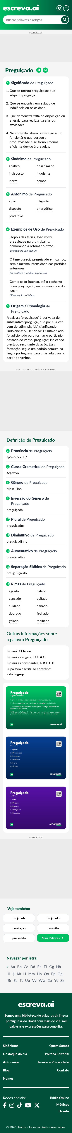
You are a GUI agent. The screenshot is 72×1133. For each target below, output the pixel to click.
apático (14, 166)
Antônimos (11, 1062)
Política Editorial (57, 1053)
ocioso (41, 181)
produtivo (16, 216)
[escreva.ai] (21, 7)
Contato (63, 1070)
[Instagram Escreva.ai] (11, 1105)
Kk (19, 973)
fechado (43, 613)
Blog (6, 1070)
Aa (13, 966)
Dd (32, 966)
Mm (31, 973)
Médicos (62, 1104)
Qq (60, 973)
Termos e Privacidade (53, 1062)
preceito (53, 928)
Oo (46, 973)
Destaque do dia (15, 1053)
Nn (39, 973)
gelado (13, 620)
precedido (19, 938)
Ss (15, 980)
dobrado (15, 613)
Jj (13, 973)
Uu (27, 980)
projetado (53, 918)
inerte (13, 181)
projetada (19, 918)
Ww (42, 980)
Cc (26, 966)
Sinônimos (10, 1045)
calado (41, 591)
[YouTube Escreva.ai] (28, 1105)
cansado (15, 598)
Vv (34, 980)
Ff (45, 966)
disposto (15, 208)
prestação (19, 928)
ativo (12, 201)
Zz (62, 980)
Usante (64, 1111)
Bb (19, 966)
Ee (39, 966)
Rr (9, 980)
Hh (58, 966)
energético (45, 208)
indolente (43, 173)
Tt (21, 980)
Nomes (8, 1078)
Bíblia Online (59, 1097)
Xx (50, 980)
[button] (59, 8)
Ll (24, 973)
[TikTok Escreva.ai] (19, 1105)
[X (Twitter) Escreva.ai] (37, 1105)
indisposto (16, 173)
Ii (9, 973)
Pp (53, 973)
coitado (42, 598)
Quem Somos (59, 1045)
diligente (43, 201)
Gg (51, 966)
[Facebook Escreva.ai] (4, 1105)
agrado (14, 591)
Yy (56, 980)
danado (42, 606)
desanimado (45, 166)
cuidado (14, 606)
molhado (43, 620)
